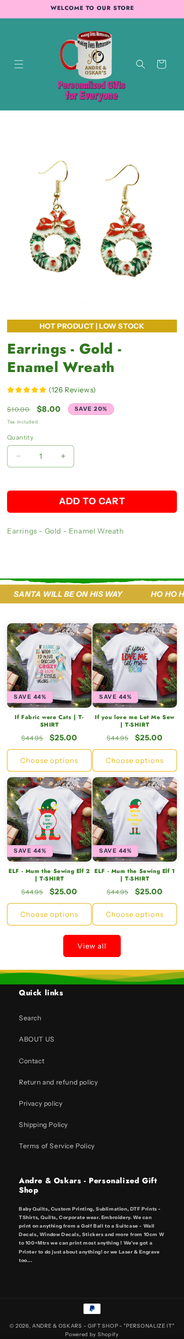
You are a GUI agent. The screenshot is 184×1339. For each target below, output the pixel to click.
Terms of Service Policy (57, 1146)
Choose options (49, 760)
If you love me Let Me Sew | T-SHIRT (135, 721)
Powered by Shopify (92, 1334)
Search (30, 1018)
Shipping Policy (43, 1124)
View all (92, 945)
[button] (18, 64)
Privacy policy (40, 1103)
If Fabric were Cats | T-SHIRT (49, 721)
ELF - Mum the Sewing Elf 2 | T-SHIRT (49, 875)
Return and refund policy (58, 1082)
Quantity (20, 437)
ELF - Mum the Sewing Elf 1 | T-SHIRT (134, 875)
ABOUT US (37, 1039)
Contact (31, 1061)
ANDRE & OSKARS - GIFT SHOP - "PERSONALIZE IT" (103, 1325)
